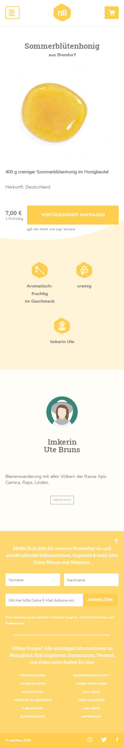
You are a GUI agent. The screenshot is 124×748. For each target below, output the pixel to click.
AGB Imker (91, 708)
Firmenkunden (33, 675)
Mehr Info (62, 500)
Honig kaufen (32, 684)
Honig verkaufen (91, 684)
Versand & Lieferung (33, 700)
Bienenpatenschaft (91, 675)
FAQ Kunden (33, 692)
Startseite (62, 12)
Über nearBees (91, 700)
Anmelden (100, 600)
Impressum (91, 716)
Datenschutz (14, 623)
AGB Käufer (32, 708)
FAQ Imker (91, 692)
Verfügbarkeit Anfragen (73, 215)
